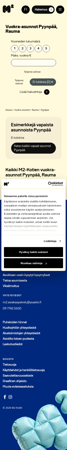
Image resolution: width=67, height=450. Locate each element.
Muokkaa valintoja (32, 263)
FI (25, 9)
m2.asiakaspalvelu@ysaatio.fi (22, 302)
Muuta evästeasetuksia (18, 386)
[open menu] (60, 9)
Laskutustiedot (13, 344)
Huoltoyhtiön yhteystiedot (19, 327)
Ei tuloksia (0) (42, 82)
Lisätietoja (50, 241)
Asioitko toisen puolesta (18, 338)
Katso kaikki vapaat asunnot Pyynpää (32, 148)
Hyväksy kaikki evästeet (33, 251)
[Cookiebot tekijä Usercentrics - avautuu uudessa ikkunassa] (48, 184)
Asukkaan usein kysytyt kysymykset (26, 275)
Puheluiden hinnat (15, 322)
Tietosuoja (9, 364)
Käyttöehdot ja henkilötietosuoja (24, 370)
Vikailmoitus (11, 286)
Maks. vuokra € (21, 55)
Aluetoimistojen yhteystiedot (21, 333)
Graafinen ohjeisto (14, 381)
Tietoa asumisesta (15, 280)
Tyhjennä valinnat (32, 72)
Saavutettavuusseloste (18, 375)
